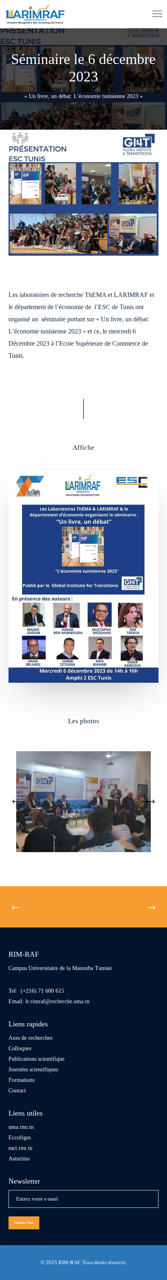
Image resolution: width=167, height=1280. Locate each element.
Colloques (20, 1048)
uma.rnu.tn (21, 1127)
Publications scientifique (36, 1059)
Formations (21, 1080)
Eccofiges (20, 1138)
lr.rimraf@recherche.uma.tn (58, 1001)
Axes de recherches (30, 1038)
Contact (17, 1091)
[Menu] (153, 14)
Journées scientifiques (33, 1069)
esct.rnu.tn (20, 1148)
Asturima (19, 1159)
